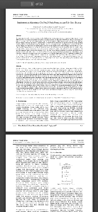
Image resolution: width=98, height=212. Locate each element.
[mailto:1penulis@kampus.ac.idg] (33, 33)
